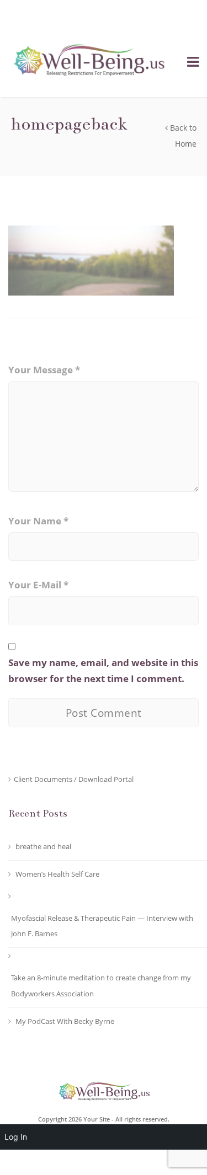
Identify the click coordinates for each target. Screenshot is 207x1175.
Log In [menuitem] (15, 1136)
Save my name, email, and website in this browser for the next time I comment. (103, 670)
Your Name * (38, 520)
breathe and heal (43, 846)
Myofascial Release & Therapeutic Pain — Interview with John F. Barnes (102, 926)
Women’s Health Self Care (57, 874)
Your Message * (44, 369)
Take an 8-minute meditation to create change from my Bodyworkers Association (101, 986)
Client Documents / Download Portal (74, 779)
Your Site (96, 1119)
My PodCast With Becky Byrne (64, 1021)
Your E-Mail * (38, 584)
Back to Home (182, 135)
